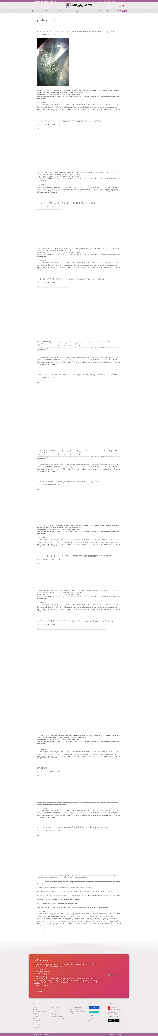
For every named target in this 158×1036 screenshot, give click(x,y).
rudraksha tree (41, 920)
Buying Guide (39, 1)
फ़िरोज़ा (92, 11)
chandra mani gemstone (82, 104)
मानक (55, 11)
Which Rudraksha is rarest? (71, 921)
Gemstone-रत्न (42, 102)
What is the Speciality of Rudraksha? (64, 920)
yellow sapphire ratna (54, 923)
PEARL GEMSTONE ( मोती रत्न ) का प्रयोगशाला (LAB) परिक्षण (68, 203)
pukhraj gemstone (48, 107)
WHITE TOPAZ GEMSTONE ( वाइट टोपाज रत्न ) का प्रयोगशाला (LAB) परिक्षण (76, 32)
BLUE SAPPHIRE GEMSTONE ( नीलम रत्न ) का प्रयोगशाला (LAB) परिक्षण (74, 556)
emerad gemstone (95, 104)
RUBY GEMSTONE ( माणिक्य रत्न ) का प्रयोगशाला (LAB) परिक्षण (69, 121)
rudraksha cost (75, 918)
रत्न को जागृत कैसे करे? (96, 109)
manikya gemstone (48, 106)
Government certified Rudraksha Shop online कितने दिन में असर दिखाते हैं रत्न (59, 914)
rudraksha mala (94, 918)
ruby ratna (73, 107)
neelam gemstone (84, 106)
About (33, 1)
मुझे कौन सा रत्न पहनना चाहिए (84, 109)
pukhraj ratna (57, 107)
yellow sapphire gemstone (106, 107)
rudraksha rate (113, 918)
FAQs (55, 1)
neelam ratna (92, 106)
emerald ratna (104, 104)
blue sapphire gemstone (57, 104)
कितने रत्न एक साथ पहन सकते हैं (66, 109)
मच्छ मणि (99, 11)
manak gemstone (89, 914)
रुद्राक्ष (37, 11)
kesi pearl (111, 104)
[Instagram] (112, 1013)
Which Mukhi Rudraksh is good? (83, 920)
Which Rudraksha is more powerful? (53, 921)
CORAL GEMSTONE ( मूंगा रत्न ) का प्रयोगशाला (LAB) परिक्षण (68, 482)
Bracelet (48, 11)
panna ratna (110, 106)
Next (46, 935)
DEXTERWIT (121, 1034)
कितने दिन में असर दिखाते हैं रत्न (52, 109)
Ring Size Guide (48, 1)
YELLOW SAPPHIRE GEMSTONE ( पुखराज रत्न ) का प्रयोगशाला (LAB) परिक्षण (77, 375)
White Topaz (107, 11)
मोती (60, 11)
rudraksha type (50, 920)
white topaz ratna (94, 107)
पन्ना (73, 11)
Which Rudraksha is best (99, 920)
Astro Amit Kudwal (115, 1009)
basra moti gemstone (44, 104)
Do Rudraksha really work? (97, 913)
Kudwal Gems (114, 1007)
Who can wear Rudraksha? (109, 921)
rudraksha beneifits (54, 918)
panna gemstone (101, 106)
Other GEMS (117, 11)
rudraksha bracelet (65, 918)
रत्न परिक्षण (42, 768)
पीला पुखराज (67, 11)
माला (43, 11)
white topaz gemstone (83, 107)
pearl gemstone (90, 916)
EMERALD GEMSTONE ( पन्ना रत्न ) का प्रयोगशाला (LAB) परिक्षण (70, 279)
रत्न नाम (103, 109)
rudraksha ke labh (85, 918)
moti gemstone (66, 106)
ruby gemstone (65, 107)
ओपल (87, 11)
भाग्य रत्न (75, 109)
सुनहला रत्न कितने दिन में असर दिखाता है (48, 111)
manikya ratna (58, 106)
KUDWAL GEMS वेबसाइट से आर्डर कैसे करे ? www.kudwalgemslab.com (72, 827)
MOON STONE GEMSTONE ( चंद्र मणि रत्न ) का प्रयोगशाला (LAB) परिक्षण (75, 621)
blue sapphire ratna (70, 104)
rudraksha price (103, 918)
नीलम (82, 11)
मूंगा (77, 11)
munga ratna (74, 106)
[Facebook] (109, 1013)
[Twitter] (115, 1013)
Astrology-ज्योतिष (43, 749)
